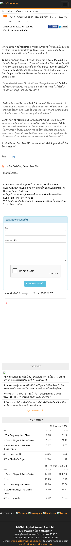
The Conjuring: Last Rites (17, 435)
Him (7, 479)
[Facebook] (49, 513)
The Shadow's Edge (14, 459)
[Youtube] (22, 513)
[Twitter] (62, 513)
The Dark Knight (13, 454)
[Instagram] (35, 513)
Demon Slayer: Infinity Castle (19, 440)
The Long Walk (12, 498)
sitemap (31, 544)
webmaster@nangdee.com (26, 541)
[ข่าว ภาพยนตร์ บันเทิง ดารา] (9, 2)
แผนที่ (22, 544)
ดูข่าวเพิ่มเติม (34, 410)
